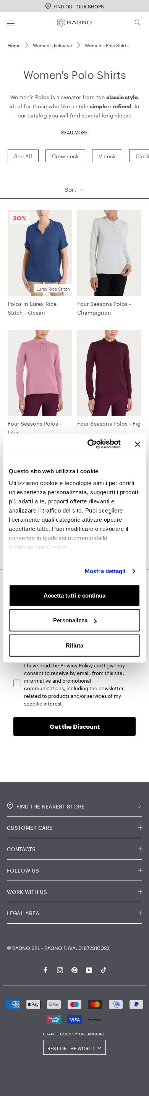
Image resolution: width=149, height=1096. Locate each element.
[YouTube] (89, 969)
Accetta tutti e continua (74, 595)
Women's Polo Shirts (107, 44)
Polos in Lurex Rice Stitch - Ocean (32, 307)
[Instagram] (60, 969)
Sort (71, 188)
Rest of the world (71, 1047)
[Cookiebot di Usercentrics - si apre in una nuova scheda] (90, 444)
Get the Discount (75, 726)
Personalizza (70, 620)
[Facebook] (45, 969)
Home (14, 44)
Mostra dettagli (105, 571)
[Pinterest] (74, 969)
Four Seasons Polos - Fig (109, 423)
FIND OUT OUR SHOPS (78, 6)
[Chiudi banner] (137, 444)
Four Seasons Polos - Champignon (104, 307)
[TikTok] (103, 969)
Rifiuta (74, 645)
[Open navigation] (11, 22)
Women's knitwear (53, 44)
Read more (74, 131)
